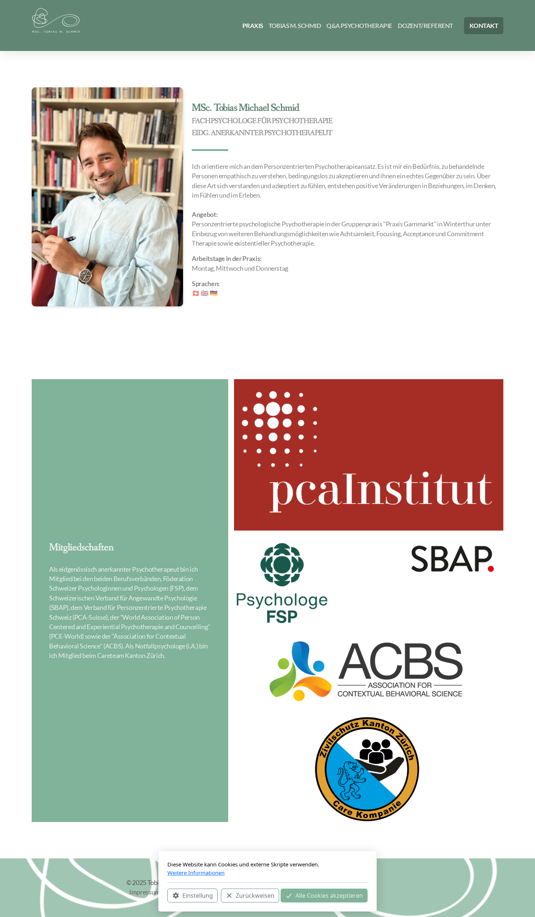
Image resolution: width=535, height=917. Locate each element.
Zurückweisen (255, 896)
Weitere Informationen (196, 872)
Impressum (144, 892)
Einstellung (197, 896)
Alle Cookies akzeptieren (329, 896)
